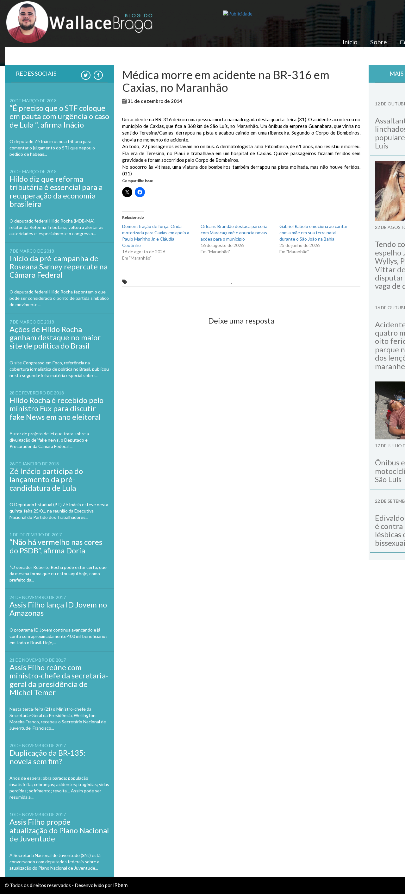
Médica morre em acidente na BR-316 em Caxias (178, 281)
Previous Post (143, 297)
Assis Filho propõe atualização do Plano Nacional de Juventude (59, 830)
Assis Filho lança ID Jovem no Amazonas (58, 608)
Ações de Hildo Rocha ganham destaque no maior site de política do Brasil (55, 337)
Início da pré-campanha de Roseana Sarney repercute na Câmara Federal (58, 267)
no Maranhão (248, 281)
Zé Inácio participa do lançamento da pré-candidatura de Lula (46, 479)
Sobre (378, 42)
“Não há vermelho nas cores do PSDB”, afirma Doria (55, 546)
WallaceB (197, 101)
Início (350, 42)
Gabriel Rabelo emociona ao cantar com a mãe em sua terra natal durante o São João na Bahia (313, 233)
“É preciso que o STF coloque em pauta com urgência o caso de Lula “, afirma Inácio (59, 116)
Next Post (344, 297)
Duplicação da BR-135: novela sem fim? (47, 756)
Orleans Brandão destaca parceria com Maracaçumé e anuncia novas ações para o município (234, 233)
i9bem (120, 885)
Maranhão (222, 101)
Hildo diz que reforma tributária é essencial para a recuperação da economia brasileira (56, 191)
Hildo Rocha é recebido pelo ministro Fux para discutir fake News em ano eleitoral (56, 408)
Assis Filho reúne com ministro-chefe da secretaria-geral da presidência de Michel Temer (58, 680)
